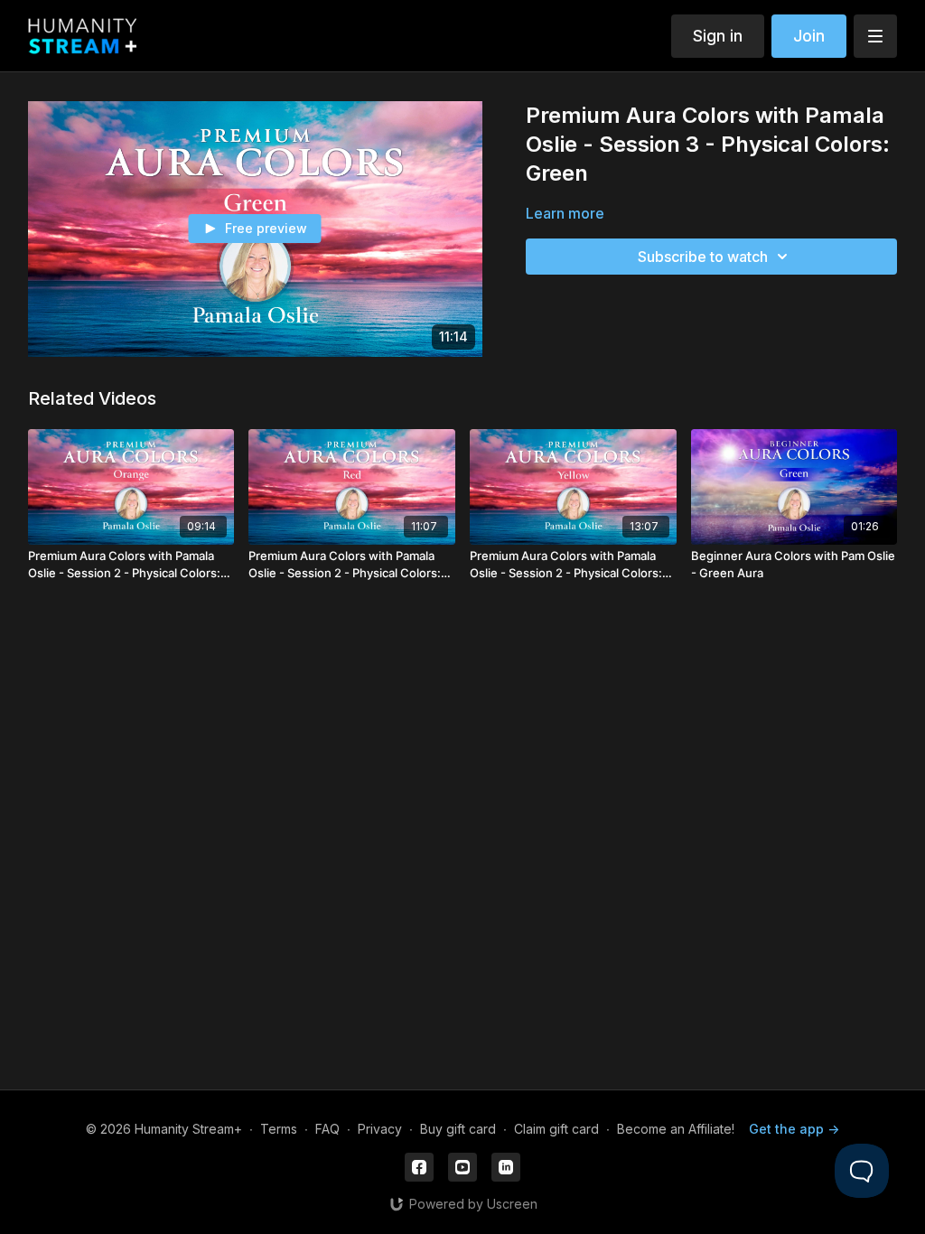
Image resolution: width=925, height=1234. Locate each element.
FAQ (327, 1128)
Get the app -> (794, 1128)
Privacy (380, 1128)
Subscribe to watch (703, 257)
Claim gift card (556, 1128)
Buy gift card (458, 1128)
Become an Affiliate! (675, 1128)
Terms (278, 1128)
